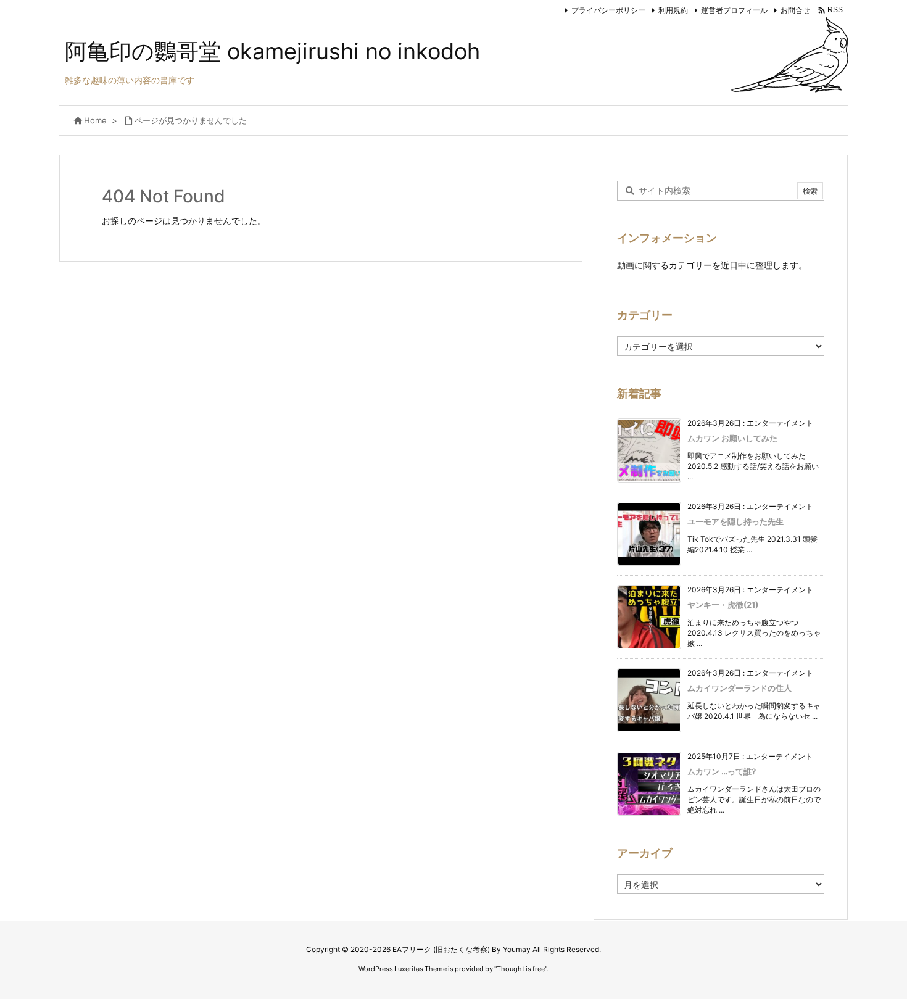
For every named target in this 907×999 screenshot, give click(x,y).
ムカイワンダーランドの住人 (739, 688)
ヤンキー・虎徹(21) (722, 605)
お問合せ (795, 10)
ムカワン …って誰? (721, 771)
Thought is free (521, 968)
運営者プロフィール (734, 10)
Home (95, 120)
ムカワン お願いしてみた (732, 438)
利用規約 (673, 10)
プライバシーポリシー (608, 10)
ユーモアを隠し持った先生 (735, 521)
